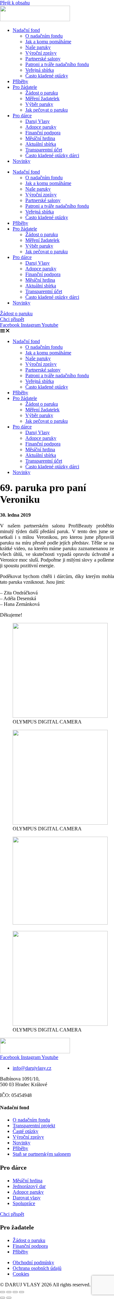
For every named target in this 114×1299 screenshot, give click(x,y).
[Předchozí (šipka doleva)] (2, 1298)
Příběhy (20, 81)
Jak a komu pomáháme (48, 41)
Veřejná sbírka (39, 70)
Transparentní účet (43, 149)
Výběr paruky (39, 104)
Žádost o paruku (41, 92)
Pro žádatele (25, 87)
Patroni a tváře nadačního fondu (57, 64)
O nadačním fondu (44, 36)
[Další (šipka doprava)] (8, 1298)
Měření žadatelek (42, 98)
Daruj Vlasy (37, 121)
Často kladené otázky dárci (52, 155)
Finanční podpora (42, 132)
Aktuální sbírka (40, 144)
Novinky (21, 161)
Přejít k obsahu (15, 2)
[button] (57, 331)
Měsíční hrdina (40, 138)
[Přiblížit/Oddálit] (2, 1292)
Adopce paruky (40, 127)
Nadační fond (26, 30)
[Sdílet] (15, 1292)
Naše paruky (38, 47)
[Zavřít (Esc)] (21, 1292)
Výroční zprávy (41, 53)
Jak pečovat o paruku (46, 110)
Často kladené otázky (46, 75)
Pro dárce (22, 115)
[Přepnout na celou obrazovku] (8, 1292)
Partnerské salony (42, 58)
